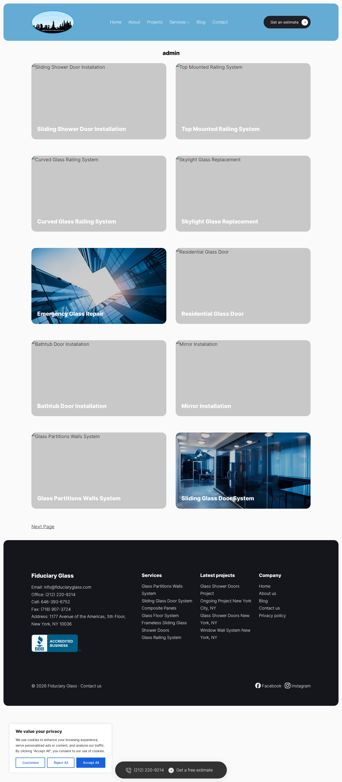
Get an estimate (284, 22)
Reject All (61, 763)
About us (267, 593)
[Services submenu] (188, 22)
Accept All (91, 763)
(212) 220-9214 (60, 594)
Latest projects (217, 575)
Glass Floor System (160, 615)
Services (178, 22)
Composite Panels (159, 608)
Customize (30, 763)
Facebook (271, 685)
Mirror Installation (206, 406)
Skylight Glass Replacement (219, 222)
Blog (263, 600)
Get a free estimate (194, 770)
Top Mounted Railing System (220, 129)
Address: (40, 616)
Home (264, 586)
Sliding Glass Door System (217, 498)
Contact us (269, 608)
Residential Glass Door (212, 314)
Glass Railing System (161, 637)
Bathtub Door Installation (72, 406)
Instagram (301, 685)
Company (270, 575)
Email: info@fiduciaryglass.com (61, 587)
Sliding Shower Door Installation (81, 129)
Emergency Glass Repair (70, 314)
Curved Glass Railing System (76, 222)
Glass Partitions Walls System (79, 498)
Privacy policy (272, 615)
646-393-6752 (55, 601)
